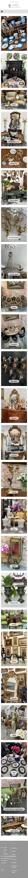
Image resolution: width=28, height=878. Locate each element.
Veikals (14, 851)
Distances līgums (14, 871)
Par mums (14, 859)
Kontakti (14, 862)
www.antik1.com (7, 858)
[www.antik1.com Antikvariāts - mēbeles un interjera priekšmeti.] (14, 6)
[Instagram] (2, 870)
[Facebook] (2, 867)
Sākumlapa (14, 848)
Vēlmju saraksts (14, 855)
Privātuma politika (14, 866)
